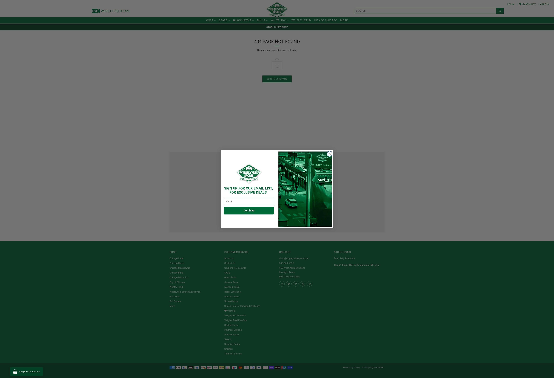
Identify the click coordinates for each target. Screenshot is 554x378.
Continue (249, 210)
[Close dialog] (329, 153)
